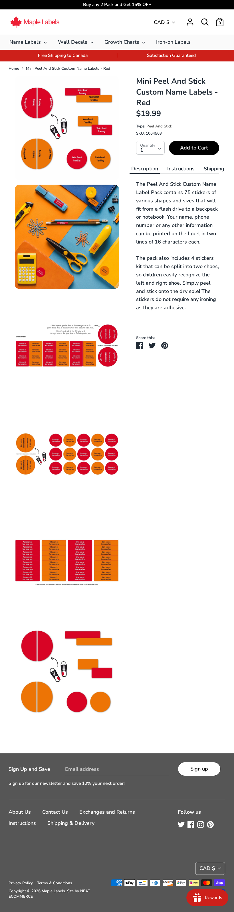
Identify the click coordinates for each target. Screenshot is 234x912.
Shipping (214, 168)
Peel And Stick (159, 126)
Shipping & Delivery (70, 823)
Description (144, 168)
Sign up (199, 768)
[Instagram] (200, 824)
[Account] (190, 20)
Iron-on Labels (173, 42)
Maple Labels (53, 891)
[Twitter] (181, 824)
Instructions (181, 168)
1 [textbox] (141, 150)
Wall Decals (73, 42)
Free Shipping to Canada (63, 55)
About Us (20, 812)
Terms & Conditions (54, 883)
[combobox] (150, 148)
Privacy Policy (21, 883)
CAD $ (162, 22)
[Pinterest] (210, 824)
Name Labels (25, 42)
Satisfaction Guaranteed (171, 55)
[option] (63, 55)
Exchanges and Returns (107, 812)
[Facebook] (190, 824)
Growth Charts (122, 42)
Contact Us (55, 812)
